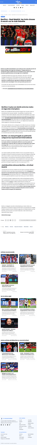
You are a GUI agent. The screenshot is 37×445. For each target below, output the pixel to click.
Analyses (22, 5)
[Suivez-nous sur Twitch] (22, 7)
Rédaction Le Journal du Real (13, 23)
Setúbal (11, 181)
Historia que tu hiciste (23, 426)
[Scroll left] (1, 5)
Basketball (29, 421)
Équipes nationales (22, 424)
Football (29, 424)
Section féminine (31, 427)
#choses (11, 226)
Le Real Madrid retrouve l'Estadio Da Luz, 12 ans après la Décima (20, 88)
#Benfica (6, 226)
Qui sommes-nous (4, 434)
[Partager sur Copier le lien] (15, 220)
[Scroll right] (35, 5)
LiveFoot (29, 435)
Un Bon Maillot (21, 437)
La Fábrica (29, 426)
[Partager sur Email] (13, 220)
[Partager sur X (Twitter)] (6, 220)
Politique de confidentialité (5, 438)
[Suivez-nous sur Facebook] (14, 7)
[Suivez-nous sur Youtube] (20, 7)
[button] (2, 1)
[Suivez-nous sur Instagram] (16, 7)
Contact (2, 435)
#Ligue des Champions (18, 226)
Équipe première (32, 5)
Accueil (2, 14)
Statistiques (21, 429)
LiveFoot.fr (4, 5)
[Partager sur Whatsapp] (8, 220)
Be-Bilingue (30, 437)
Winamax (20, 434)
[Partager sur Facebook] (10, 220)
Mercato (27, 5)
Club (20, 423)
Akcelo (20, 435)
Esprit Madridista (30, 434)
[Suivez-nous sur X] (18, 7)
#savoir (31, 226)
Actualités (18, 5)
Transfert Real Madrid (11, 5)
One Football (21, 438)
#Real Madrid (26, 226)
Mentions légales (3, 437)
